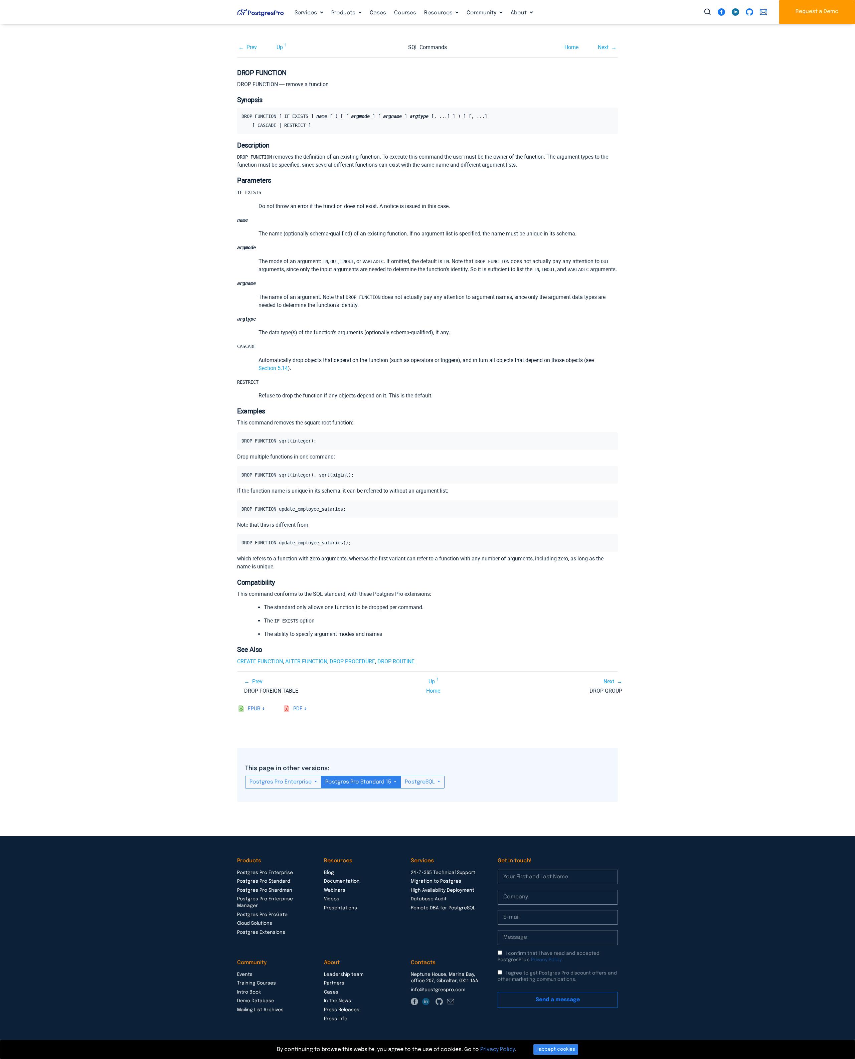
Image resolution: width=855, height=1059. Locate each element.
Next (603, 47)
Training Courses (256, 983)
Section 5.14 (273, 368)
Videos (331, 899)
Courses (405, 13)
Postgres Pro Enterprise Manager (265, 902)
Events (244, 974)
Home (571, 47)
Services (306, 13)
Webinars (334, 890)
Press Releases (341, 1010)
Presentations (340, 908)
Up (280, 47)
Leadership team (343, 974)
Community (482, 13)
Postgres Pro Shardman (264, 890)
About (519, 13)
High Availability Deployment (442, 890)
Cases (378, 13)
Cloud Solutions (254, 923)
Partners (334, 983)
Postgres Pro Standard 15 (358, 782)
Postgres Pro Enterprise (281, 782)
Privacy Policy (546, 959)
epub (254, 709)
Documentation (342, 881)
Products (344, 13)
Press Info (335, 1019)
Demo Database (255, 1001)
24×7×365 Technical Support (443, 872)
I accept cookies (555, 1049)
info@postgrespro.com (438, 990)
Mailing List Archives (260, 1010)
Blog (329, 872)
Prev (251, 47)
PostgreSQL (420, 782)
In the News (337, 1001)
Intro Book (249, 992)
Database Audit (429, 899)
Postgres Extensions (261, 932)
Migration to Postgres (436, 881)
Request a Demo (817, 11)
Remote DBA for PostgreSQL (443, 908)
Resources (439, 13)
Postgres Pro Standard (263, 881)
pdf (297, 709)
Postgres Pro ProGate (262, 914)
